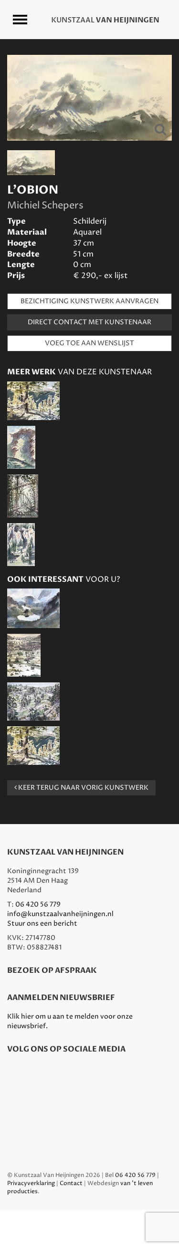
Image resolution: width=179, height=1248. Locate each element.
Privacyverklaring (31, 1183)
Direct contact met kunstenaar (89, 322)
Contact (71, 1183)
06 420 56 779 (38, 904)
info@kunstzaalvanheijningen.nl (60, 913)
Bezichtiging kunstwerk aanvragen (89, 301)
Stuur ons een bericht (42, 923)
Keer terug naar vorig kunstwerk (82, 787)
